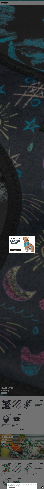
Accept (22, 487)
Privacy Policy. (17, 485)
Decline (31, 487)
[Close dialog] (34, 236)
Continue (15, 250)
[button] (42, 487)
